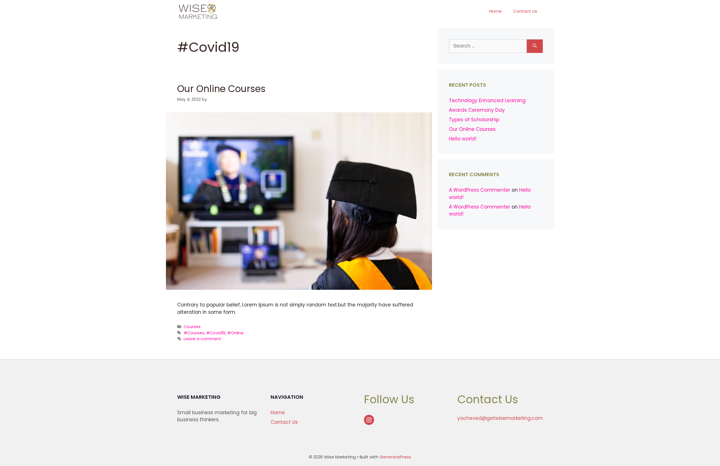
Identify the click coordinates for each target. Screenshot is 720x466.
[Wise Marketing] (198, 11)
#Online (235, 333)
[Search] (535, 46)
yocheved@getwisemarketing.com (500, 418)
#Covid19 (215, 333)
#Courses (194, 333)
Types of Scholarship (474, 119)
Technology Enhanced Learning (487, 100)
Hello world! (462, 138)
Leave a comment (202, 339)
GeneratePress (395, 457)
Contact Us (525, 11)
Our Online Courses (221, 88)
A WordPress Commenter (479, 190)
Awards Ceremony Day (477, 110)
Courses (192, 327)
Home (495, 11)
